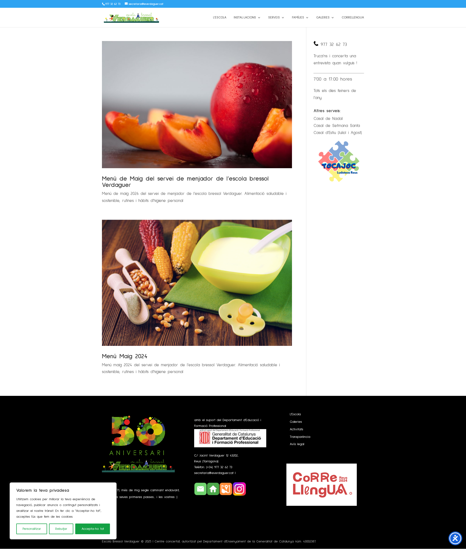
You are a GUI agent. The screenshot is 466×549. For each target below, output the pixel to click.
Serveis (274, 17)
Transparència (300, 437)
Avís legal (297, 444)
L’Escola (219, 17)
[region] (63, 510)
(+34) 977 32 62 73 (219, 467)
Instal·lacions (245, 17)
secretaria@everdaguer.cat (214, 473)
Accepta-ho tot (93, 529)
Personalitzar (32, 529)
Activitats (296, 429)
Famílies (298, 17)
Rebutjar (61, 529)
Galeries (323, 17)
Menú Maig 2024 (124, 356)
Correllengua (353, 17)
